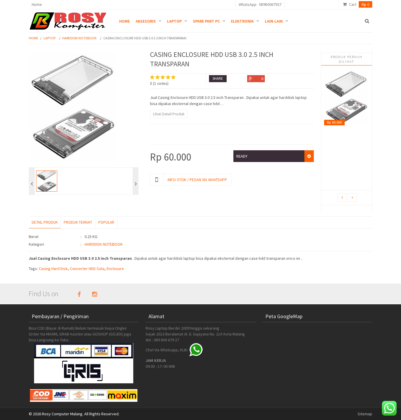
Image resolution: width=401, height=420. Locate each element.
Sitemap (365, 413)
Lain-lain (274, 21)
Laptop (174, 21)
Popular (106, 222)
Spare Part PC (206, 21)
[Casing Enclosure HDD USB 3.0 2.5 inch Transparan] (346, 98)
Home (37, 4)
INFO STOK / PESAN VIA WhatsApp (197, 179)
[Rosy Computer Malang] (69, 19)
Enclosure (115, 268)
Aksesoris (146, 21)
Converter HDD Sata (87, 268)
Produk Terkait (78, 222)
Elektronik (242, 21)
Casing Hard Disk (53, 268)
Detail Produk (45, 222)
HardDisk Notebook (79, 38)
